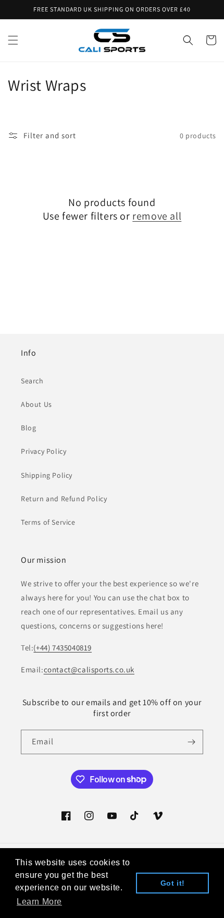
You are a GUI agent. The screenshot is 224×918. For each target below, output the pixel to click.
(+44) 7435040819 (62, 648)
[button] (13, 40)
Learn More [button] (39, 901)
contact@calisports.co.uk (89, 669)
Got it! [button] (172, 883)
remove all (156, 216)
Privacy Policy (43, 451)
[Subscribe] (191, 742)
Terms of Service (48, 522)
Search (32, 380)
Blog (28, 427)
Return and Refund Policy (64, 498)
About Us (36, 404)
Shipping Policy (46, 475)
